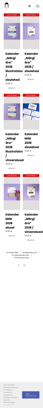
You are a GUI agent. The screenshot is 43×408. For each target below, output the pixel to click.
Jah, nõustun (31, 395)
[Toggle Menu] (37, 6)
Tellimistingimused (21, 257)
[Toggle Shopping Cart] (29, 6)
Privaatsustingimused (20, 255)
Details (12, 88)
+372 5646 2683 (12, 252)
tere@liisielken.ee (30, 252)
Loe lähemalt (9, 405)
